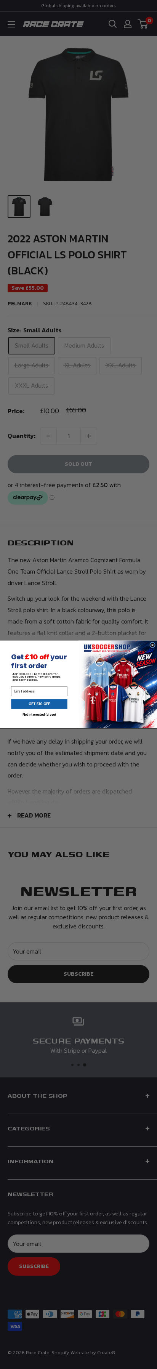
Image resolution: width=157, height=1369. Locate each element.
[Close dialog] (152, 645)
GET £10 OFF (39, 704)
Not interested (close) (39, 715)
